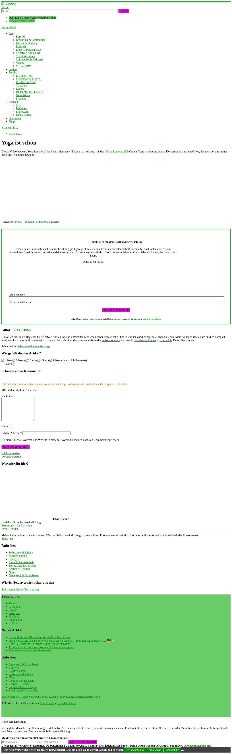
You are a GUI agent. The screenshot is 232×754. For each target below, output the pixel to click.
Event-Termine (9, 528)
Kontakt (13, 101)
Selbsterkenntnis (25, 56)
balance (21, 346)
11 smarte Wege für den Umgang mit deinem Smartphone (41, 647)
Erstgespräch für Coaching (16, 525)
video (41, 346)
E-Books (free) (24, 75)
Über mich (15, 118)
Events (20, 88)
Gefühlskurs (23, 95)
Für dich (13, 72)
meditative (159, 151)
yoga (47, 346)
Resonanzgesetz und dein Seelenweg (30, 650)
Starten (13, 69)
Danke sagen (23, 114)
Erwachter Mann (66, 703)
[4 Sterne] (43, 360)
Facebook (14, 606)
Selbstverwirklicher (145, 340)
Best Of (20, 36)
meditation (32, 346)
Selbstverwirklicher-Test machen (20, 589)
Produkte (21, 98)
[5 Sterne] (55, 360)
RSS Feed (14, 623)
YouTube (14, 616)
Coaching (21, 85)
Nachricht (8, 396)
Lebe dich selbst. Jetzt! (22, 20)
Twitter (13, 603)
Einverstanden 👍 (135, 750)
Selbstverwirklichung (28, 52)
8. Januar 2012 (9, 127)
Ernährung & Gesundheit (30, 39)
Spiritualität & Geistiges (29, 59)
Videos (20, 62)
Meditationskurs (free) (28, 78)
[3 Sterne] (31, 360)
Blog (11, 33)
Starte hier (7, 538)
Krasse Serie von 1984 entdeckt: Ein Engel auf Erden (39, 637)
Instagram (14, 613)
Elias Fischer (21, 330)
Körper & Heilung (26, 43)
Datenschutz (172, 750)
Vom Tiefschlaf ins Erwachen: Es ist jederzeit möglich (39, 643)
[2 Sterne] (19, 360)
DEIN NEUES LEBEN (30, 92)
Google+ (14, 610)
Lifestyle (21, 46)
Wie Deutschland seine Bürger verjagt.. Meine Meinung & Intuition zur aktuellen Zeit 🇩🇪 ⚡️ (62, 640)
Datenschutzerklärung (152, 319)
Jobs (18, 105)
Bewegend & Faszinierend (24, 575)
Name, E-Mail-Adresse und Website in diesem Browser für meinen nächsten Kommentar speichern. (63, 439)
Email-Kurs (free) (26, 82)
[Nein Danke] (182, 750)
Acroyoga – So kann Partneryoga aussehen (34, 221)
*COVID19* (23, 65)
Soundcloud (15, 619)
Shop (12, 121)
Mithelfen (21, 108)
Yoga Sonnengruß (116, 151)
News (12, 572)
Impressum (22, 111)
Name (6, 426)
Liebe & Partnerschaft (28, 49)
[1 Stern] (7, 360)
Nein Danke (155, 750)
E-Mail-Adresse (11, 433)
